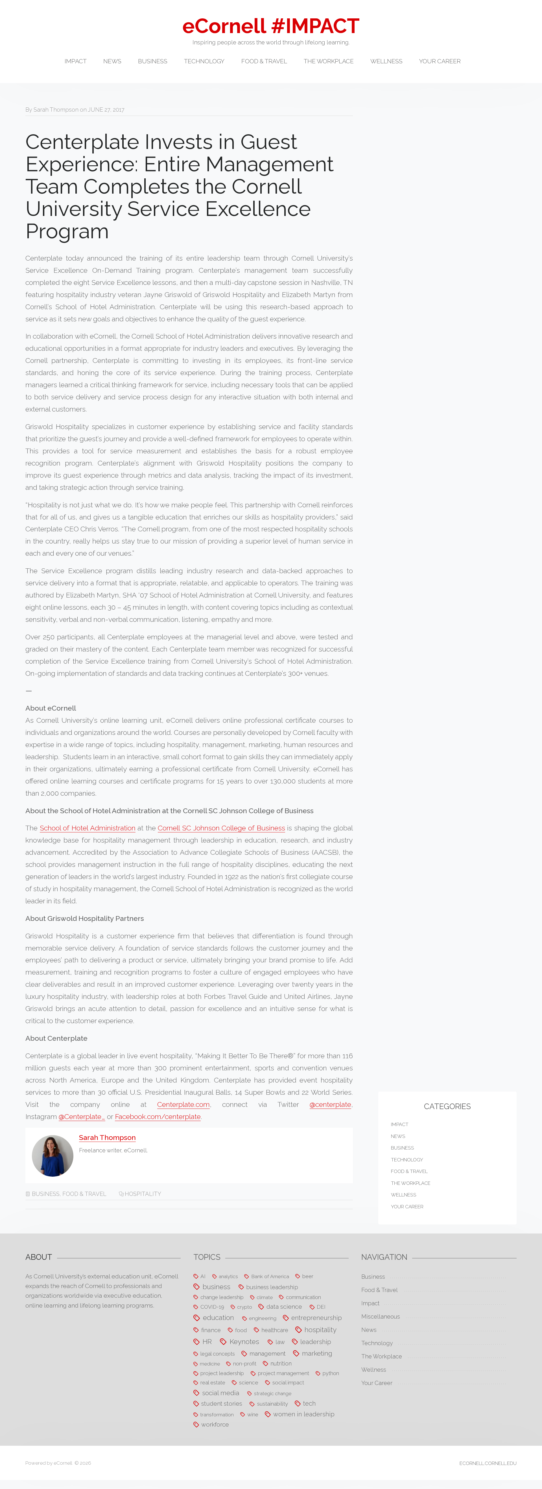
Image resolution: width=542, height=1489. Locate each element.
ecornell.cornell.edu (488, 1463)
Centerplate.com (183, 1104)
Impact (76, 61)
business (216, 1287)
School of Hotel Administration (88, 828)
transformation (217, 1414)
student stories (221, 1403)
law (280, 1342)
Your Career (440, 61)
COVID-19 (212, 1307)
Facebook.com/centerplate (158, 1116)
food (241, 1330)
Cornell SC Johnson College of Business (221, 828)
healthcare (274, 1330)
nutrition (281, 1363)
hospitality (143, 1194)
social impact (288, 1382)
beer (307, 1276)
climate (265, 1297)
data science (284, 1306)
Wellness (386, 61)
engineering (262, 1318)
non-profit (244, 1364)
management (268, 1353)
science (248, 1382)
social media (220, 1393)
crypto (244, 1307)
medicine (210, 1364)
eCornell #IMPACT (271, 26)
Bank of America (270, 1276)
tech (309, 1403)
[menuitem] (84, 65)
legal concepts (217, 1354)
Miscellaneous (380, 1316)
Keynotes (244, 1341)
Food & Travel (264, 61)
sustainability (272, 1404)
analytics (228, 1276)
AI (203, 1276)
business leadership (272, 1287)
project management (283, 1373)
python (331, 1373)
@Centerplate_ (82, 1116)
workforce (215, 1424)
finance (211, 1330)
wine (252, 1414)
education (218, 1317)
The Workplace (329, 61)
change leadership (222, 1297)
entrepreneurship (316, 1317)
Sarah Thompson (56, 109)
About (38, 1256)
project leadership (222, 1373)
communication (303, 1297)
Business (152, 61)
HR (207, 1341)
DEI (321, 1307)
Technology (204, 61)
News (112, 61)
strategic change (272, 1393)
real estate (212, 1383)
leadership (315, 1341)
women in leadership (304, 1414)
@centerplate (330, 1104)
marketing (317, 1353)
